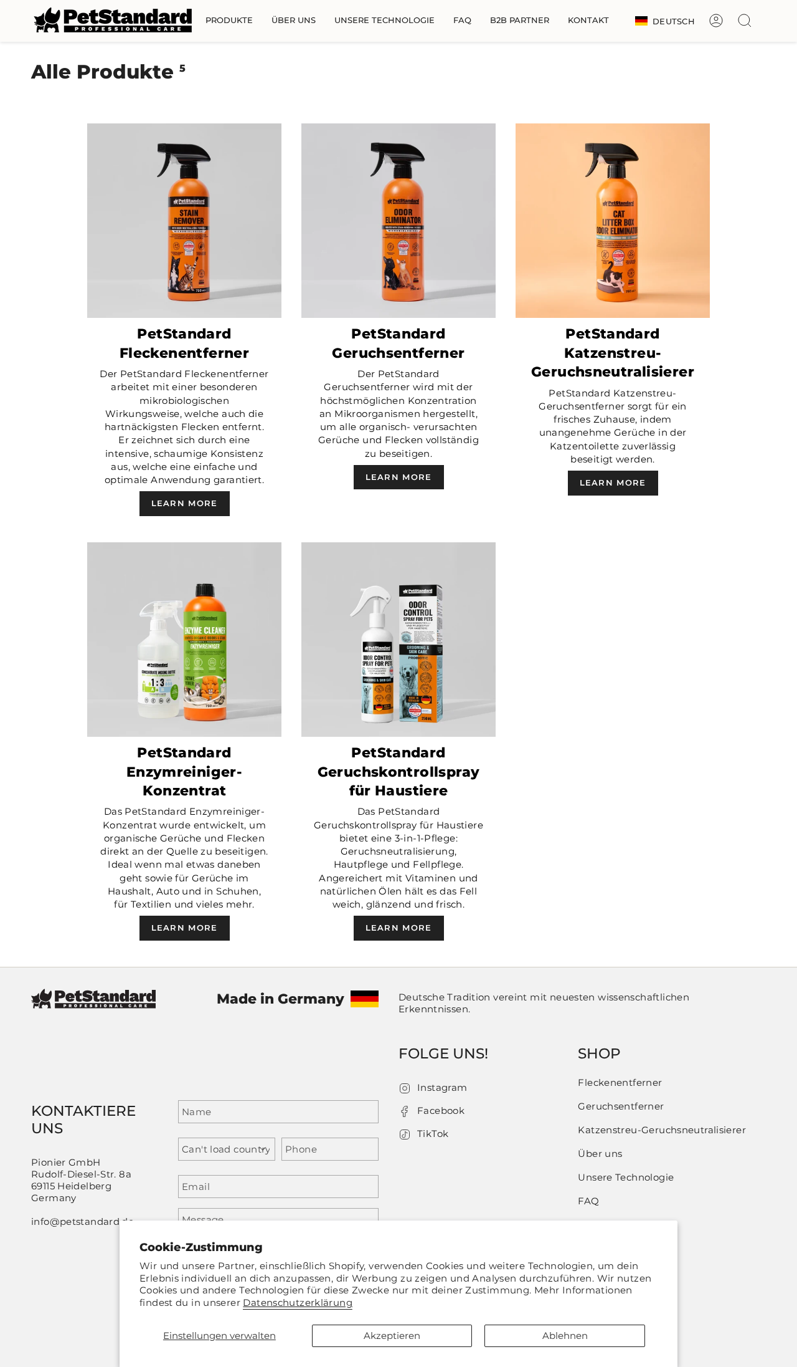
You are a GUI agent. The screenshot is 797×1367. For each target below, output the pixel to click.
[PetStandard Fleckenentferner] (184, 220)
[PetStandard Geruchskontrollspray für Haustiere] (398, 639)
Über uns (600, 1153)
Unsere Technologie (626, 1177)
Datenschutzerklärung (297, 1302)
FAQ (588, 1201)
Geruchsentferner (621, 1106)
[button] (229, 20)
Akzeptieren (392, 1335)
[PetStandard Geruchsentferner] (398, 220)
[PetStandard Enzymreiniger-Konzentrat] (184, 639)
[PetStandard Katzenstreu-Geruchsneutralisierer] (613, 220)
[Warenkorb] (766, 20)
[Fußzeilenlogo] (93, 1008)
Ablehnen (565, 1335)
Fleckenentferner (620, 1082)
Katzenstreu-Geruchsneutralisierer (662, 1130)
